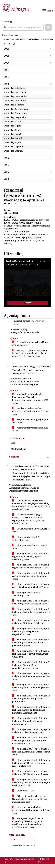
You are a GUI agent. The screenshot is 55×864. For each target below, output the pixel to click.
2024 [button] (6, 62)
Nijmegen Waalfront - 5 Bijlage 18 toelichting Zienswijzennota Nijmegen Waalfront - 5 (31, 782)
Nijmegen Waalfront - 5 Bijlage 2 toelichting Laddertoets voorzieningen (31, 612)
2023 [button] (6, 69)
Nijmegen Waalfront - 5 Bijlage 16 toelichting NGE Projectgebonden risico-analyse (31, 763)
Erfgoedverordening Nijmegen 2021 (30, 421)
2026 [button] (6, 48)
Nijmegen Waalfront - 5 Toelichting (26, 594)
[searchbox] (23, 27)
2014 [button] (6, 172)
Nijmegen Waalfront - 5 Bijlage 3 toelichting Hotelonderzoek (30, 621)
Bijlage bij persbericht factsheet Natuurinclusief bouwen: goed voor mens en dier (30, 799)
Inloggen (44, 859)
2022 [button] (6, 77)
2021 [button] (6, 84)
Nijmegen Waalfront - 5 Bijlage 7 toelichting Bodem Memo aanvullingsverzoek (30, 665)
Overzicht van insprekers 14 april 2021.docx (30, 343)
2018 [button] (6, 164)
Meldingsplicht (18, 449)
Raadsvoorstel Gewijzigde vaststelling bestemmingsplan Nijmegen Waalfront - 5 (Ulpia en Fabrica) (28, 519)
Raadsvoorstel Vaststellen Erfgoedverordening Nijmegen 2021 (30, 411)
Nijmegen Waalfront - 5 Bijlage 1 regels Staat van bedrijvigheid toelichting (30, 556)
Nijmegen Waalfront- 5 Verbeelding (25, 538)
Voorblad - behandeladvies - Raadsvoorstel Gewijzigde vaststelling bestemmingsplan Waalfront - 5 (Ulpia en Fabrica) (31, 505)
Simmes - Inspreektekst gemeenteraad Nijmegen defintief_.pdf (31, 810)
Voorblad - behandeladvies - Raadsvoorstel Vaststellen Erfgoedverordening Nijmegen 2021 (30, 398)
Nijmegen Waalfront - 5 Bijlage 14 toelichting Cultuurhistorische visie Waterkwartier (31, 740)
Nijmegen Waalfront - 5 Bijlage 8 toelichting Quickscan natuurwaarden (31, 676)
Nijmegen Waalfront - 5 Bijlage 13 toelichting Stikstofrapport (31, 731)
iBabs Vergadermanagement (19, 859)
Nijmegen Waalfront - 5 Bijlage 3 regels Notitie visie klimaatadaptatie (30, 576)
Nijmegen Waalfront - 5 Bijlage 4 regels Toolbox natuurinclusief (30, 585)
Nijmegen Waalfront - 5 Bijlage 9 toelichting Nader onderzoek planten (30, 687)
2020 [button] (7, 157)
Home (6, 39)
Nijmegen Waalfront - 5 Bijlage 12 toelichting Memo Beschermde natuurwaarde (31, 721)
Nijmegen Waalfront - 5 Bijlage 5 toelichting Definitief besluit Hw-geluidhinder (30, 642)
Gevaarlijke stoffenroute (23, 845)
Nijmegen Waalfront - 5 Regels (30, 546)
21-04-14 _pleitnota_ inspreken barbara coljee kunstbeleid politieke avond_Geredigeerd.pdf (29, 353)
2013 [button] (6, 179)
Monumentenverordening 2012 (30, 429)
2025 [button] (6, 55)
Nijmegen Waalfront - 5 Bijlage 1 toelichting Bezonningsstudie (30, 602)
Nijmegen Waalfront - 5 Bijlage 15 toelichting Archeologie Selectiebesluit (31, 752)
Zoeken (6, 21)
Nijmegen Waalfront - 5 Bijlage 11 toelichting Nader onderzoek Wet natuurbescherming (31, 710)
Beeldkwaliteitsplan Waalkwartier (31, 530)
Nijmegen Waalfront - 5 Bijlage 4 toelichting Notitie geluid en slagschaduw (30, 631)
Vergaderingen (18, 39)
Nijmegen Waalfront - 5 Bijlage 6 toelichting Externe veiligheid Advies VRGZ (30, 654)
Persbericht (25, 790)
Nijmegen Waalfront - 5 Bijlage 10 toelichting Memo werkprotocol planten (31, 699)
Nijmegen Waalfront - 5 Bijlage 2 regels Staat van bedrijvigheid (30, 566)
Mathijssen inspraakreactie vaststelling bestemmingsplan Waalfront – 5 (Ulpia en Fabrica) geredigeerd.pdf (27, 823)
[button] (48, 27)
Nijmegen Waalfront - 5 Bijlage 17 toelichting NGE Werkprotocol (31, 772)
